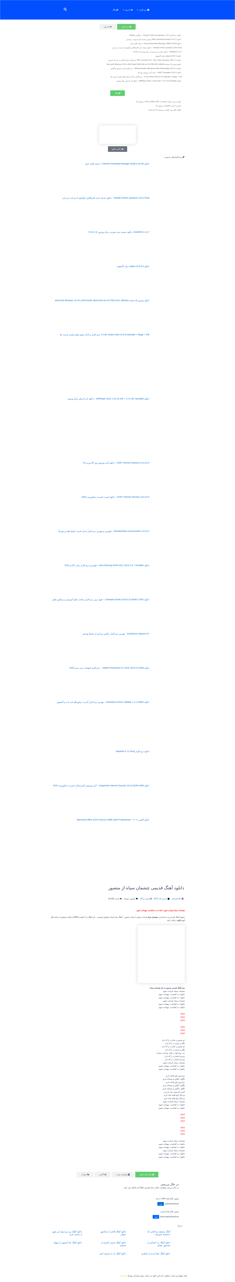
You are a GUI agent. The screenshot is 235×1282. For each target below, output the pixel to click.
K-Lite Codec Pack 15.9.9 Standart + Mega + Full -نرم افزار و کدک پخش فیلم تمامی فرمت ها (146, 77)
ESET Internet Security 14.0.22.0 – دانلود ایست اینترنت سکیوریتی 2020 (115, 497)
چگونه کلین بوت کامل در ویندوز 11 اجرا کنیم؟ (164, 110)
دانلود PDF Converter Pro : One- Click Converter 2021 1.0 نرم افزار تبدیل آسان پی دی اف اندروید (144, 60)
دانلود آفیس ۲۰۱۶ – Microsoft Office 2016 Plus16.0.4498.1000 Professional (113, 819)
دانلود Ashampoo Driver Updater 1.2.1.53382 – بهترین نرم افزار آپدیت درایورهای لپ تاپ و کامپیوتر (103, 702)
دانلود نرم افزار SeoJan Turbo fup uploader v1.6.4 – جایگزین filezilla (155, 35)
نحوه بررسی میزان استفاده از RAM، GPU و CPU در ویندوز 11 (158, 102)
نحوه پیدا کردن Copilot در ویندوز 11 (168, 106)
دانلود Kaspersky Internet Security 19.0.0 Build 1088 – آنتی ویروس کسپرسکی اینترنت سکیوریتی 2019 (101, 785)
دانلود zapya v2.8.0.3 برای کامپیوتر (168, 56)
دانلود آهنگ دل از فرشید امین (112, 1253)
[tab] (126, 27)
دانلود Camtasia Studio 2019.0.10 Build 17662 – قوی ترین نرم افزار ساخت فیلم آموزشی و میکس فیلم (101, 599)
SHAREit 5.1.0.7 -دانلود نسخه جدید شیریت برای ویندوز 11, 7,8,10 (157, 52)
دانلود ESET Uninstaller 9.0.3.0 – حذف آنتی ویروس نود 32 (159, 72)
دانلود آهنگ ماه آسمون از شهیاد (67, 1242)
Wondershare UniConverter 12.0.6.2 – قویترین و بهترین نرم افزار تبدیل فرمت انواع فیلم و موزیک (103, 531)
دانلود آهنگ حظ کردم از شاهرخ (155, 1253)
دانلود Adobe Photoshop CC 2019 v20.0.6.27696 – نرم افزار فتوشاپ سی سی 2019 (109, 668)
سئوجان (123, 1276)
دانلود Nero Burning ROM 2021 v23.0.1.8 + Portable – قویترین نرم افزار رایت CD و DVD (107, 565)
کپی (160, 1204)
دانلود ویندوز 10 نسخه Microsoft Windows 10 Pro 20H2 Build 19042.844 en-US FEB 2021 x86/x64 (144, 64)
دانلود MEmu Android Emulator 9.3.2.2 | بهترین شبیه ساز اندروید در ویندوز (153, 39)
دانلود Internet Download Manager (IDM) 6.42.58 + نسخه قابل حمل (155, 43)
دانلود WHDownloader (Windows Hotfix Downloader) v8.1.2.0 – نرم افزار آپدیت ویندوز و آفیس (146, 68)
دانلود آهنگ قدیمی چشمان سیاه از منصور (146, 887)
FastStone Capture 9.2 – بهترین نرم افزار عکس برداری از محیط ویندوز (115, 633)
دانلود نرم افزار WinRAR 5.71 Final (132, 751)
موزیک (126, 899)
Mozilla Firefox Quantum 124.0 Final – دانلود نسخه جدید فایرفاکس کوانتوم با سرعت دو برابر (147, 48)
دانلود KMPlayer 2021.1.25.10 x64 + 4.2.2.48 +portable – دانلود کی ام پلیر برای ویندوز (149, 81)
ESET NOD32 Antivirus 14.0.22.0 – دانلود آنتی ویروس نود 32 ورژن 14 (116, 463)
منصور (132, 899)
